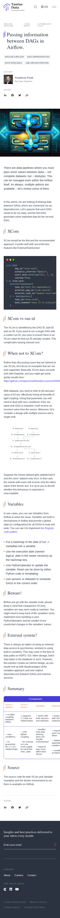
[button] (53, 259)
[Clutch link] (5, 889)
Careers (18, 875)
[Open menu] (54, 7)
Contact (32, 875)
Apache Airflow (14, 57)
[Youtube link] (17, 889)
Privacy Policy (39, 902)
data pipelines (13, 63)
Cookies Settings (34, 907)
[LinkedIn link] (10, 889)
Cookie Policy (12, 907)
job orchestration (37, 63)
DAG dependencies (38, 57)
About (7, 875)
